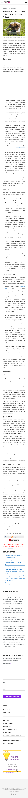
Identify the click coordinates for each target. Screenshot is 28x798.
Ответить (6, 648)
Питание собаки (7, 726)
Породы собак (7, 732)
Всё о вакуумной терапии (9, 772)
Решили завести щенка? (10, 738)
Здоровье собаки (8, 723)
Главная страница (6, 8)
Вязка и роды (7, 718)
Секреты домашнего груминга (12, 740)
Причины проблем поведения (12, 735)
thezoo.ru (10, 548)
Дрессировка (7, 720)
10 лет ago (10, 595)
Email (4, 689)
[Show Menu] (2, 2)
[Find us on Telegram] (11, 794)
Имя (4, 682)
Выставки (6, 715)
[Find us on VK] (15, 794)
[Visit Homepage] (14, 2)
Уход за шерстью (8, 743)
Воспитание (14, 8)
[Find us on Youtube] (13, 794)
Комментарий (7, 663)
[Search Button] (26, 2)
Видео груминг (7, 709)
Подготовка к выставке (10, 729)
